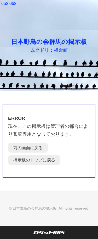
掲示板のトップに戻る (34, 160)
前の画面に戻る (28, 148)
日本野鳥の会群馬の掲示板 (49, 41)
